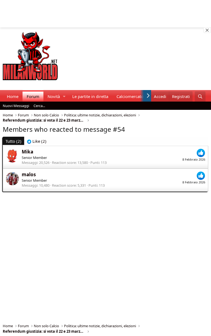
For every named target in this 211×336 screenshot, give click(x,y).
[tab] (36, 141)
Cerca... (39, 105)
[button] (64, 96)
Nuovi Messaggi (16, 105)
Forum (33, 96)
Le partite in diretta (90, 96)
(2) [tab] (13, 141)
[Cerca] (200, 96)
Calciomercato (129, 96)
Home (12, 96)
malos (29, 174)
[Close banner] (207, 30)
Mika (27, 152)
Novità (54, 96)
